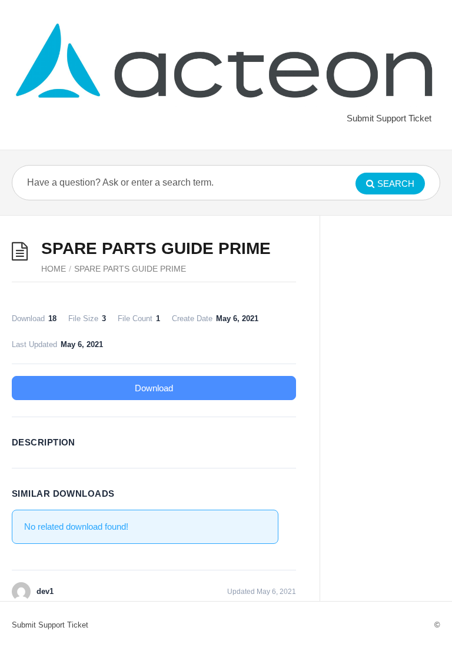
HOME (53, 268)
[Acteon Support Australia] (226, 64)
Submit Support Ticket (389, 118)
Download (154, 388)
